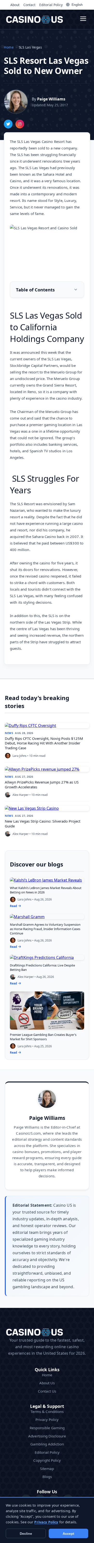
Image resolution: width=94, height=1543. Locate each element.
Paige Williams (47, 1117)
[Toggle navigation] (83, 19)
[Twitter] (8, 124)
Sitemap (47, 1468)
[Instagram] (19, 124)
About (15, 4)
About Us (47, 1382)
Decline (26, 1533)
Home (9, 47)
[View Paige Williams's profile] (16, 102)
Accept (68, 1533)
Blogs (47, 1476)
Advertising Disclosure (47, 1436)
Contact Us (47, 1391)
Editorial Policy (51, 4)
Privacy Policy (47, 1419)
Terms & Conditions (47, 1411)
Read (14, 906)
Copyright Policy (47, 1460)
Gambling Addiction (47, 1444)
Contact (29, 4)
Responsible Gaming (47, 1427)
